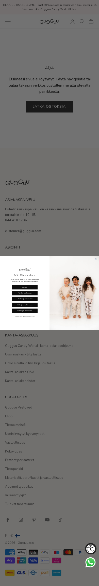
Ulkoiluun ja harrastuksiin (24, 299)
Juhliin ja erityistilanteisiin (24, 305)
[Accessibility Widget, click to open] (90, 548)
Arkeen (24, 287)
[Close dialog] (96, 259)
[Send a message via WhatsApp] (90, 562)
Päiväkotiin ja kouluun (24, 293)
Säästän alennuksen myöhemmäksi (25, 316)
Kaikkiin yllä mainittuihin (25, 311)
